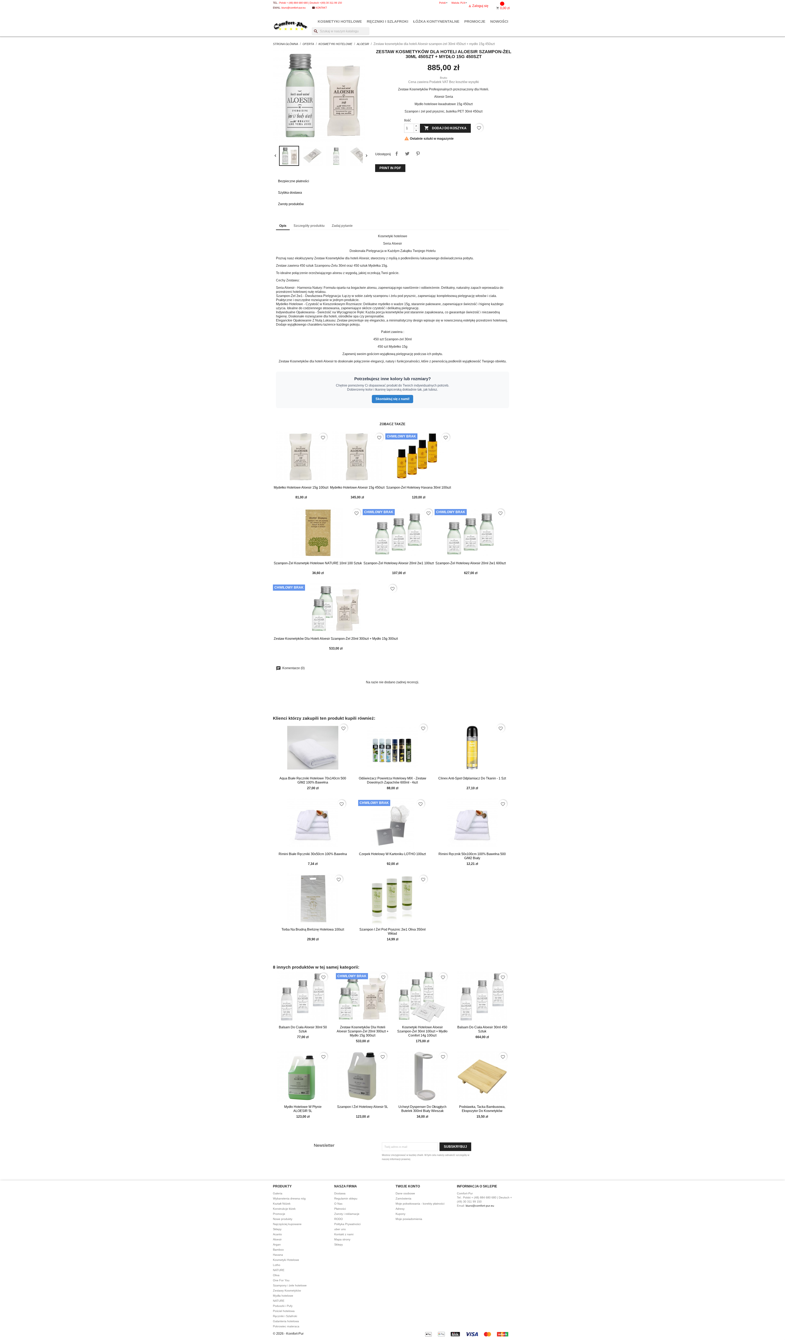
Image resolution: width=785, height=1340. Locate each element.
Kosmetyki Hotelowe (340, 21)
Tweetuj (407, 154)
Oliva (276, 1275)
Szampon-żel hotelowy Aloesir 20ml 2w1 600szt (470, 563)
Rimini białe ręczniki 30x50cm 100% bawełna (313, 854)
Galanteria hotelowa (286, 1321)
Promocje (474, 21)
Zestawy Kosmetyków (287, 1290)
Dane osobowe (405, 1193)
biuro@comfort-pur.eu (293, 7)
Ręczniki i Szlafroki (387, 21)
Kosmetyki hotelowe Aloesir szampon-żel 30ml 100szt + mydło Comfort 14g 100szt (422, 1031)
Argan (277, 1244)
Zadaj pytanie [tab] (342, 225)
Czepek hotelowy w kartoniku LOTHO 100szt (392, 854)
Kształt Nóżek (281, 1203)
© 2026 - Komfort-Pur (288, 1333)
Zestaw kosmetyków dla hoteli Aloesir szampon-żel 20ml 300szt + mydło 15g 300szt (336, 638)
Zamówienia (403, 1198)
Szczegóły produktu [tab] (309, 225)
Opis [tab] (282, 225)
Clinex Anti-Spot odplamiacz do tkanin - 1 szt (472, 778)
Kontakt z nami (343, 1234)
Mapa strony (342, 1239)
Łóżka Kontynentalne (436, 21)
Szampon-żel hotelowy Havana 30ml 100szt (418, 487)
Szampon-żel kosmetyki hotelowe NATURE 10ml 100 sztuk (318, 563)
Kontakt (321, 7)
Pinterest (418, 154)
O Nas (338, 1203)
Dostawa (339, 1193)
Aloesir (277, 1239)
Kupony (400, 1213)
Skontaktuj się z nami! (392, 399)
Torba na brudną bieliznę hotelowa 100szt (312, 929)
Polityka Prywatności (347, 1224)
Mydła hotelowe (283, 1295)
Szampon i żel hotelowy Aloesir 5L (362, 1106)
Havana (278, 1254)
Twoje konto (408, 1186)
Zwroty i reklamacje (346, 1213)
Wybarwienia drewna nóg (289, 1198)
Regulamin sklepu (345, 1198)
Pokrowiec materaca (286, 1326)
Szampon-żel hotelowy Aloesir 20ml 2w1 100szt (398, 563)
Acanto (277, 1234)
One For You (281, 1280)
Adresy (400, 1208)
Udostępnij (396, 154)
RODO (338, 1219)
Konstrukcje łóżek (284, 1208)
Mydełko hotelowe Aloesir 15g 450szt (357, 487)
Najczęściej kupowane (287, 1224)
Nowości (499, 21)
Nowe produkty (282, 1219)
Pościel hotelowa (284, 1311)
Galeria (277, 1193)
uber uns (340, 1229)
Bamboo (278, 1249)
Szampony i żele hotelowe (290, 1285)
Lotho (276, 1265)
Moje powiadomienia (409, 1219)
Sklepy (277, 1229)
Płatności (340, 1208)
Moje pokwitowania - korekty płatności (420, 1203)
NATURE (278, 1270)
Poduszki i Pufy (283, 1305)
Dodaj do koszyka (445, 128)
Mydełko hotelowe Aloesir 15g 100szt (301, 487)
